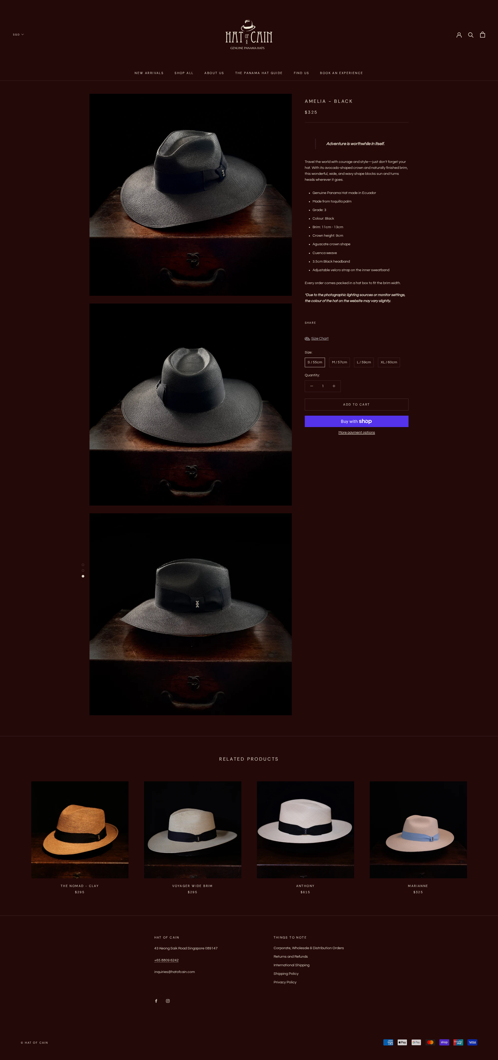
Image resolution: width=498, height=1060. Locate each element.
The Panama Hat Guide (259, 73)
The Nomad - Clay (80, 886)
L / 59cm (364, 362)
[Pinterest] (334, 321)
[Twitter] (327, 321)
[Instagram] (168, 1001)
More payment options (356, 432)
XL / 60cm (389, 362)
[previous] (16, 832)
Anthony (305, 886)
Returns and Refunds (291, 956)
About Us (214, 73)
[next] (482, 832)
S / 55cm (315, 362)
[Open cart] (482, 35)
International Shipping (291, 965)
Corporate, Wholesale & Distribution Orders (309, 948)
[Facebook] (321, 321)
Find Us (301, 73)
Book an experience (341, 73)
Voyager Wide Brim (192, 886)
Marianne (418, 886)
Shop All (184, 73)
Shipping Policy (286, 974)
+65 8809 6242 (166, 960)
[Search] (471, 34)
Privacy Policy (285, 982)
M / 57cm (339, 362)
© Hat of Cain (35, 1042)
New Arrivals (149, 73)
